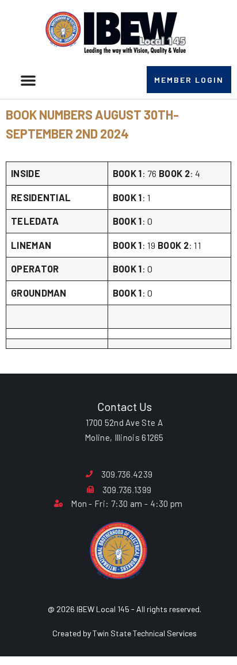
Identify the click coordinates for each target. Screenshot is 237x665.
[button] (28, 80)
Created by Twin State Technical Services (124, 633)
